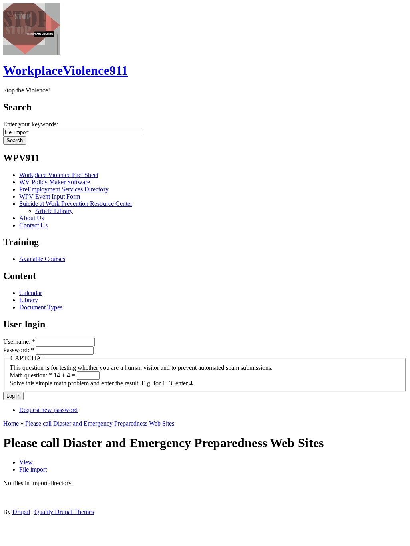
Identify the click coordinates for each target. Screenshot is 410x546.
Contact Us (33, 225)
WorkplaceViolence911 (65, 70)
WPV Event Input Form (49, 196)
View (26, 462)
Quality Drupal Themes (64, 511)
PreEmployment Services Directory (64, 189)
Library (28, 300)
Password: (18, 350)
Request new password (48, 410)
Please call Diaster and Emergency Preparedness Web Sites (99, 423)
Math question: (31, 375)
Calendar (30, 292)
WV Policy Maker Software (54, 182)
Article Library (54, 210)
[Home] (31, 52)
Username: (19, 341)
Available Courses (42, 258)
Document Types (40, 307)
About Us (31, 218)
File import (33, 469)
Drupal (21, 511)
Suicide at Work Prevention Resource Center (75, 203)
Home (11, 423)
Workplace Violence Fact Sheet (58, 174)
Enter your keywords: (30, 124)
